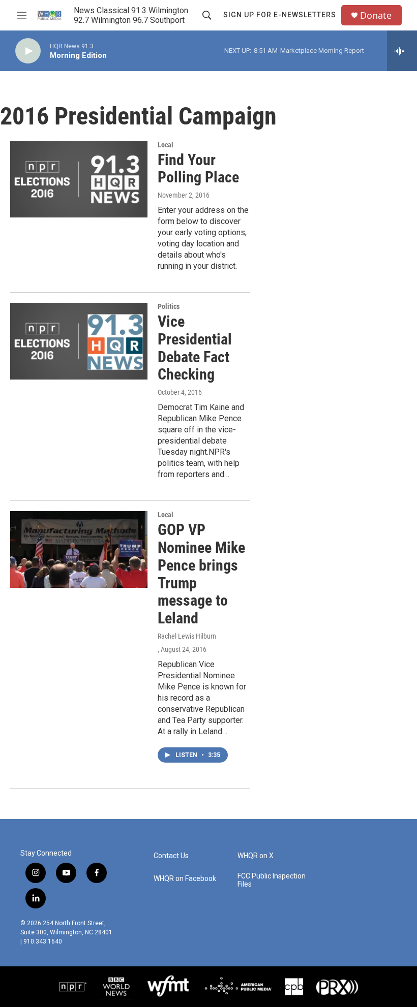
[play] (28, 51)
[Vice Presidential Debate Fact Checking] (78, 341)
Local (165, 145)
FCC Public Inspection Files (271, 880)
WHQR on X (255, 856)
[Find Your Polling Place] (78, 179)
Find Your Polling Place (198, 168)
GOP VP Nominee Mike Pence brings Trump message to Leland (201, 574)
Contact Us (171, 856)
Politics (169, 306)
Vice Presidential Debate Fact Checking (195, 347)
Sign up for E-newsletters (279, 15)
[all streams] (402, 50)
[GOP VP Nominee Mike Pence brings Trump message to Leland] (78, 549)
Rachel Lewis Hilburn (187, 636)
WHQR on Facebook (185, 879)
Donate (376, 15)
